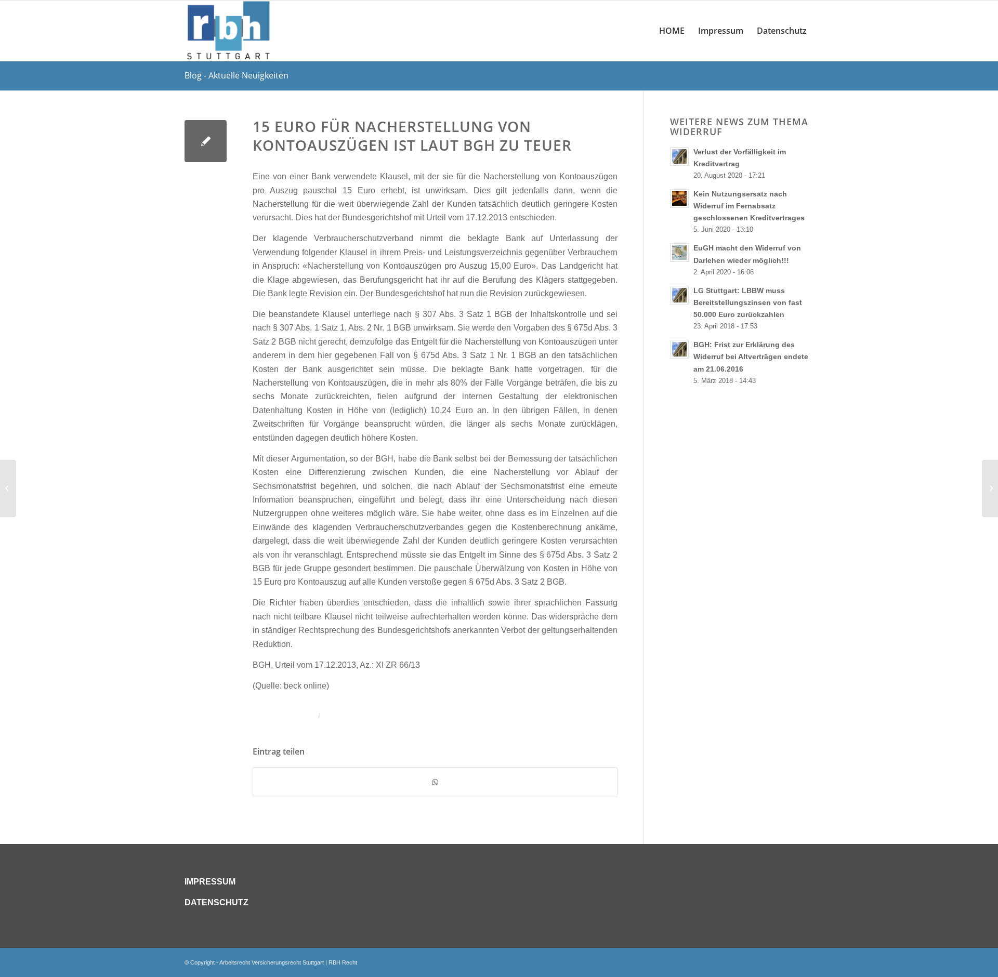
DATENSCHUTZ (216, 902)
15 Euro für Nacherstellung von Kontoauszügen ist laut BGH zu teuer (412, 135)
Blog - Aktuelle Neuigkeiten (236, 75)
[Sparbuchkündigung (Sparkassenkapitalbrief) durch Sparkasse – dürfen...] (8, 488)
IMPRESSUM (210, 881)
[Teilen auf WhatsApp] (435, 782)
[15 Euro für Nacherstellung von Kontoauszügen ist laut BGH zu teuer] (206, 141)
